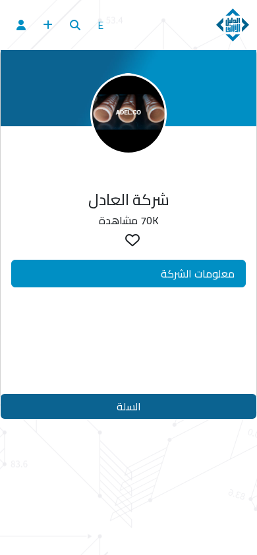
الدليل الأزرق (134, 349)
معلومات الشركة (198, 273)
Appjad (158, 375)
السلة (129, 406)
